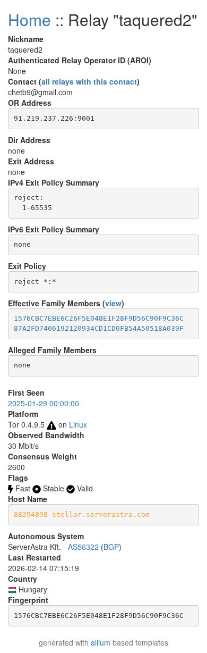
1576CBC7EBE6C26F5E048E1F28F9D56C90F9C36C (99, 318)
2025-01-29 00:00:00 (43, 403)
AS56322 (83, 546)
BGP (111, 546)
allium (100, 642)
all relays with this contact (89, 81)
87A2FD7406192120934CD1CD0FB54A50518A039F (99, 328)
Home (29, 19)
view (113, 303)
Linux (78, 424)
